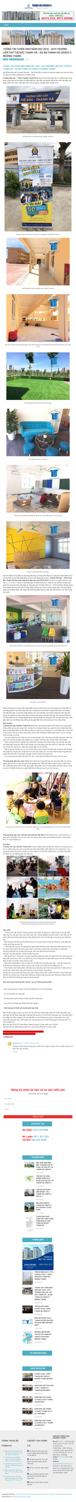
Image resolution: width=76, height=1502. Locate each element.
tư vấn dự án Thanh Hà (16, 59)
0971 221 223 (41, 1136)
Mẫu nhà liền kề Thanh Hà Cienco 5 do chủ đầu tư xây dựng (14, 1472)
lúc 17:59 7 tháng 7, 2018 (29, 1043)
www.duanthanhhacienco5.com (63, 1464)
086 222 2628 (38, 1139)
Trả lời (15, 1052)
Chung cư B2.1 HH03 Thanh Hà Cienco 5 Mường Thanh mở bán (44, 1376)
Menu (6, 25)
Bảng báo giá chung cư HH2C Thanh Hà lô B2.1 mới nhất (43, 1411)
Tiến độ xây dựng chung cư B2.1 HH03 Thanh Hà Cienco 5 (42, 1308)
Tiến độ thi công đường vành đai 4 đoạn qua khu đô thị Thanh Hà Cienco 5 (13, 1459)
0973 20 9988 (40, 1130)
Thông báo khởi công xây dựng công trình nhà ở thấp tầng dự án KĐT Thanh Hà (44, 1221)
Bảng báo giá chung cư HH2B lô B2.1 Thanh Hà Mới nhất (44, 1423)
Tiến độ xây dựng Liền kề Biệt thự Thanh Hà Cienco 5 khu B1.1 (14, 1465)
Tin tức (5, 59)
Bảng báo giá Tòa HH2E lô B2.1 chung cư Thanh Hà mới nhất (44, 1388)
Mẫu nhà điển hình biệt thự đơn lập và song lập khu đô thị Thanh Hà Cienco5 (14, 1453)
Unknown (16, 1043)
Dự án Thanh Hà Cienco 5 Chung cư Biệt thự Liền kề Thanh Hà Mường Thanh (44, 1494)
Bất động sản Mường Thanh (20, 1497)
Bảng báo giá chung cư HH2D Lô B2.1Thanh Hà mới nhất (44, 1399)
